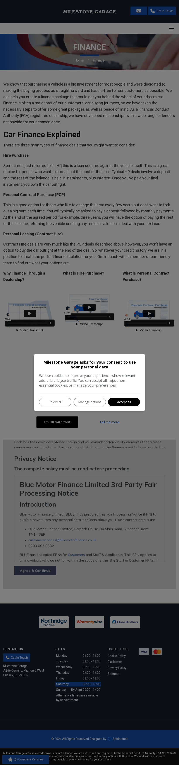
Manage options (89, 402)
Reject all (55, 402)
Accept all (124, 402)
